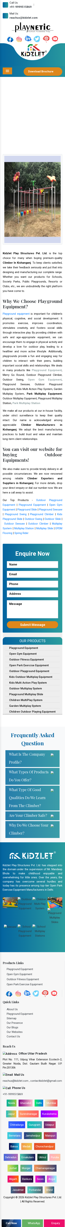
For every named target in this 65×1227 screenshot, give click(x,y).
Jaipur (11, 1114)
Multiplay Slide (44, 528)
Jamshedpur (32, 1135)
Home (7, 119)
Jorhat (13, 1168)
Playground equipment (16, 313)
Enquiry (55, 1223)
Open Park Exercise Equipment (28, 665)
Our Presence (15, 1023)
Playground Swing (16, 514)
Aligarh (13, 1179)
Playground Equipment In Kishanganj (36, 119)
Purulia (55, 1157)
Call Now (11, 1223)
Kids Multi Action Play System (27, 682)
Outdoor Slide (53, 519)
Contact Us (13, 1036)
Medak (27, 1146)
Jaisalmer (18, 1190)
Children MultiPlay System (25, 700)
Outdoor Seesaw (14, 523)
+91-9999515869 (21, 7)
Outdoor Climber (38, 523)
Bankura (27, 1179)
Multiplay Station (24, 528)
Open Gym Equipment (22, 653)
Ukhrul (42, 1157)
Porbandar (35, 1190)
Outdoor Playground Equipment (28, 671)
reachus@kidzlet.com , (16, 1080)
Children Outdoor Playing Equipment (32, 711)
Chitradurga (17, 1124)
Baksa (14, 1146)
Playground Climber (42, 514)
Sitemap (11, 1018)
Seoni (40, 1179)
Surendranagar (28, 1114)
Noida (11, 1103)
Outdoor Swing (33, 519)
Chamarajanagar (45, 1168)
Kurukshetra (49, 1114)
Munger (26, 1168)
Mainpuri (50, 1135)
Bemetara (14, 1135)
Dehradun (10, 1157)
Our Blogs (12, 1027)
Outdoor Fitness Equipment (26, 659)
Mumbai (51, 1103)
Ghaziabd (25, 1103)
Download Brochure (41, 71)
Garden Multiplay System (24, 706)
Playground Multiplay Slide (25, 694)
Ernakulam (27, 1157)
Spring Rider (21, 533)
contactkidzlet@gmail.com (46, 1080)
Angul (51, 1179)
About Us (12, 1009)
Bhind (49, 1190)
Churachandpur (45, 1146)
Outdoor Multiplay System (25, 688)
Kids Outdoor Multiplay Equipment (30, 677)
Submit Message (32, 625)
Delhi (39, 1103)
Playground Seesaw (50, 509)
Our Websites (15, 1032)
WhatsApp (33, 1223)
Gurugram (34, 1124)
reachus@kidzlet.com (24, 17)
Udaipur (49, 1124)
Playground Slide (27, 509)
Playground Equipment (32, 504)
